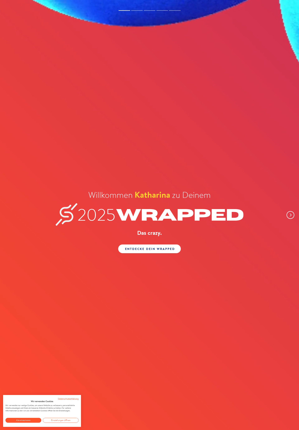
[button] (288, 215)
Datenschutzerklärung (68, 398)
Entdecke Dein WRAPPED (150, 249)
